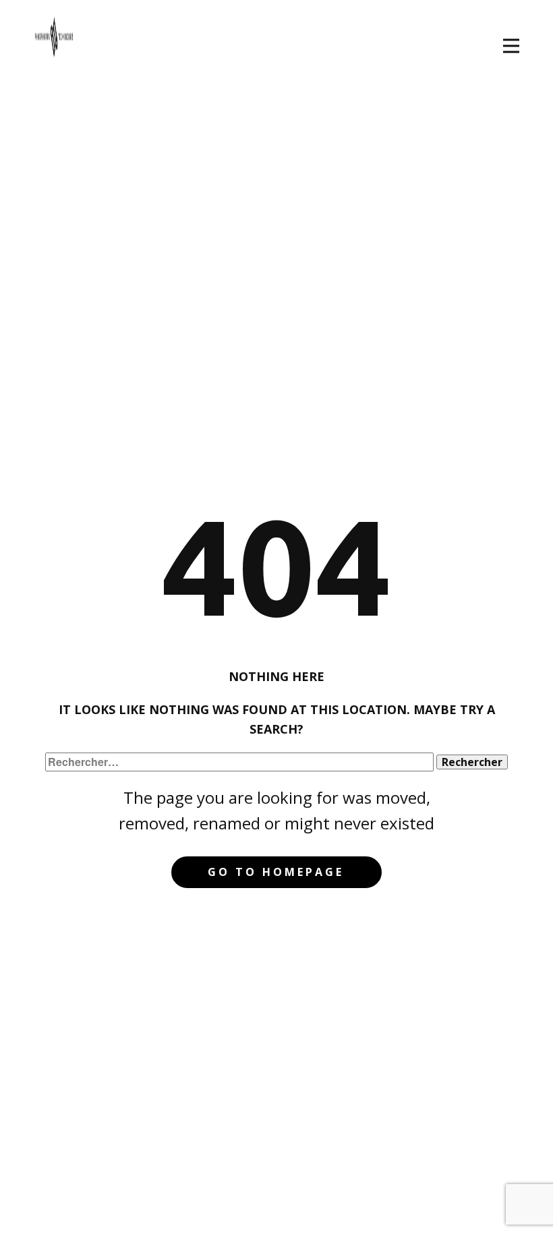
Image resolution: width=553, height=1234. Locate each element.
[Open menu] (511, 46)
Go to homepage (276, 871)
